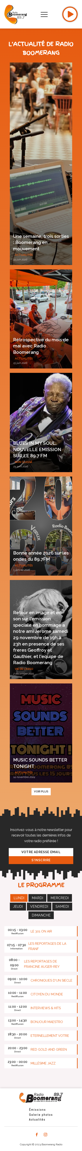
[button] (41, 163)
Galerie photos (41, 1115)
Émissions (37, 1110)
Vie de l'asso (24, 669)
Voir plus (41, 791)
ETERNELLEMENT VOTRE (50, 1036)
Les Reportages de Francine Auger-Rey (41, 964)
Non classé (23, 462)
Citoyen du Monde (47, 994)
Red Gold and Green (49, 1049)
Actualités (24, 254)
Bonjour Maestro (47, 1022)
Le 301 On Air (41, 931)
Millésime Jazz (43, 1063)
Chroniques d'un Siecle (51, 980)
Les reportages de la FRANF (47, 946)
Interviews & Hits (46, 1008)
